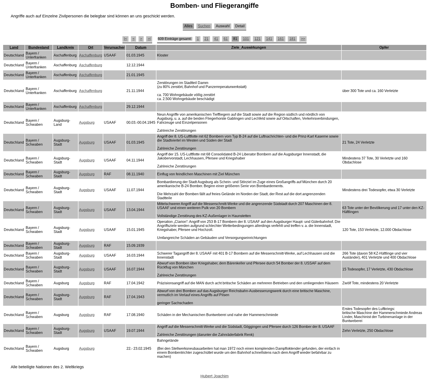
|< (125, 39)
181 (292, 39)
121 (257, 39)
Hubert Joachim (214, 376)
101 (246, 39)
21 (206, 39)
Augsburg (87, 122)
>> (303, 39)
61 (226, 39)
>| (149, 39)
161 (281, 39)
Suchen (204, 26)
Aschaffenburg (90, 55)
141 (269, 39)
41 (216, 39)
